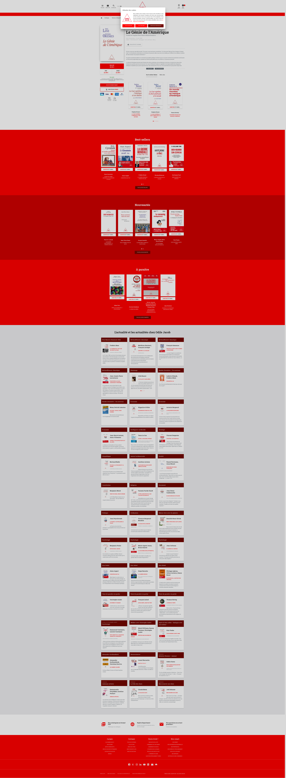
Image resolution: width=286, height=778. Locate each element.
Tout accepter (128, 25)
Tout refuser (141, 25)
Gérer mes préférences (155, 25)
